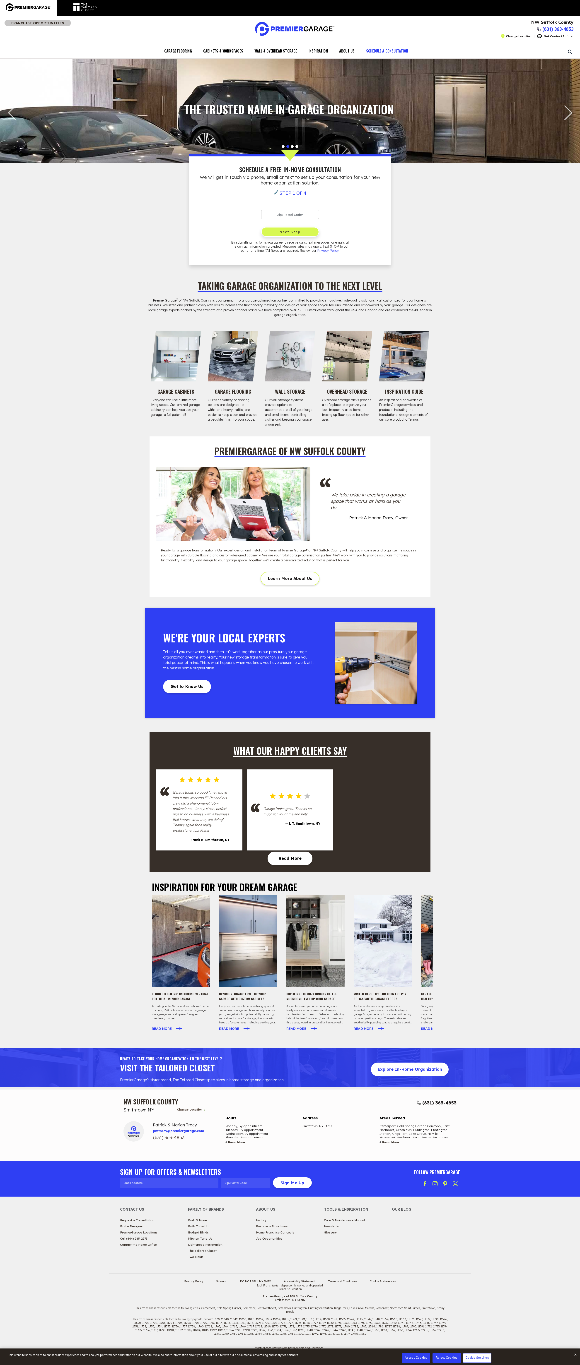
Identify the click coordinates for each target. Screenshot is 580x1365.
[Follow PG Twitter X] (455, 1184)
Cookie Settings (477, 1358)
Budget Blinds (198, 1232)
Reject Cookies (446, 1358)
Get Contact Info (556, 36)
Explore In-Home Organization (409, 1069)
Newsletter (332, 1226)
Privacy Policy (327, 251)
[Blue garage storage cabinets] (248, 941)
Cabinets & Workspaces (223, 51)
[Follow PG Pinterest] (445, 1184)
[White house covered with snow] (383, 941)
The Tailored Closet (202, 1250)
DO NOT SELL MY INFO (255, 1281)
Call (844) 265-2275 (133, 1238)
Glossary (330, 1232)
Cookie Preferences (383, 1281)
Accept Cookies (416, 1358)
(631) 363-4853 (439, 1103)
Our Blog (401, 1209)
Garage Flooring (178, 51)
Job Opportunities (269, 1238)
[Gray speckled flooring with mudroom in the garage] (315, 941)
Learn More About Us (290, 578)
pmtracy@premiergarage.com (178, 1131)
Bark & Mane (197, 1220)
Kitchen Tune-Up (200, 1238)
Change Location (519, 36)
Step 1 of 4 (293, 193)
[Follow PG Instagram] (435, 1184)
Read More (290, 858)
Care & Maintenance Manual (344, 1220)
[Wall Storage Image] (290, 356)
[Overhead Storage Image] (347, 356)
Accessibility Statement (299, 1281)
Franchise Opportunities (37, 23)
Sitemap (221, 1281)
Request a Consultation (137, 1220)
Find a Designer (131, 1226)
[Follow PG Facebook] (424, 1184)
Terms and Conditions (342, 1281)
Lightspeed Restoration (205, 1244)
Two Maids (195, 1257)
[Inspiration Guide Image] (404, 356)
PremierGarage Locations (138, 1232)
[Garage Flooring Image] (233, 356)
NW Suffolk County (552, 22)
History (261, 1220)
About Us (347, 51)
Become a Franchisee (272, 1226)
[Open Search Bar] (570, 52)
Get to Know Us (187, 686)
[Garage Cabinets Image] (176, 356)
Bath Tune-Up (198, 1226)
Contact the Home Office (138, 1244)
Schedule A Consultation (387, 51)
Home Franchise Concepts (275, 1232)
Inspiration (318, 51)
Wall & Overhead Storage (275, 51)
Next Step (290, 232)
